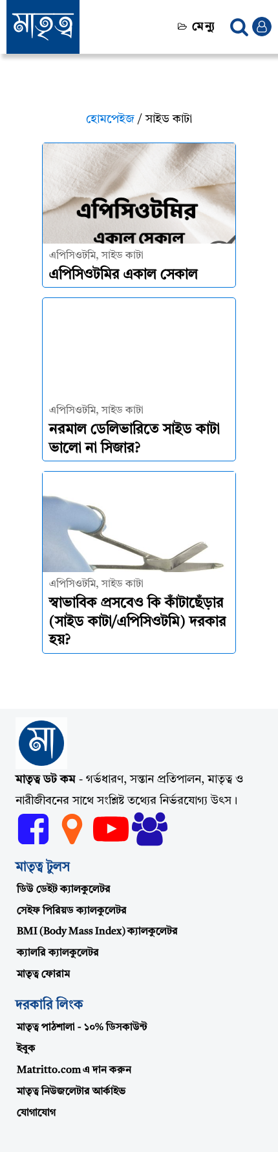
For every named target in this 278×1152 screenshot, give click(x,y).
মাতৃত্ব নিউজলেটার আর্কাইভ (71, 1092)
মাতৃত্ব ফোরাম (43, 974)
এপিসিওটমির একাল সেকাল (123, 275)
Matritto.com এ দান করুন (74, 1070)
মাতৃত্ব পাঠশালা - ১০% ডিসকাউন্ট (82, 1027)
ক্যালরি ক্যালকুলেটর (58, 953)
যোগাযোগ (36, 1113)
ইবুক (26, 1049)
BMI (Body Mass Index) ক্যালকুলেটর (97, 932)
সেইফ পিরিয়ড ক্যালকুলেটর (72, 911)
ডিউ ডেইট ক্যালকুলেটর (64, 889)
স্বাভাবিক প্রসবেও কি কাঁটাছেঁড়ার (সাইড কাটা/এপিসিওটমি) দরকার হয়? (137, 621)
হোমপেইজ (110, 119)
